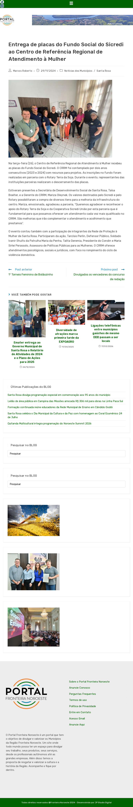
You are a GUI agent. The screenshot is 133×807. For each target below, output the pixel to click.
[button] (71, 3)
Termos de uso (78, 700)
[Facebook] (2, 2)
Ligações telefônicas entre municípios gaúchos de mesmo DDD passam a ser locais (106, 333)
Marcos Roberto (22, 70)
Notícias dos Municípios (78, 70)
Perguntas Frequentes (82, 693)
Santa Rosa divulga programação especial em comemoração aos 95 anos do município (59, 394)
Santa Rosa (104, 70)
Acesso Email (77, 718)
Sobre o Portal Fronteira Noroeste (89, 681)
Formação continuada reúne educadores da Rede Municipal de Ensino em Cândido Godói (60, 407)
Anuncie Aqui (77, 724)
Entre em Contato (80, 712)
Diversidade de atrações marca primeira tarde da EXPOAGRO (66, 335)
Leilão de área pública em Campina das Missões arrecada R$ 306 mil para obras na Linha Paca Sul (65, 401)
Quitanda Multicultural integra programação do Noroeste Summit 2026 (49, 423)
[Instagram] (2, 6)
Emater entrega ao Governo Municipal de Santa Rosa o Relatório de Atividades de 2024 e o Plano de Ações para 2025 (27, 352)
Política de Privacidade (82, 706)
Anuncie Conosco (79, 687)
